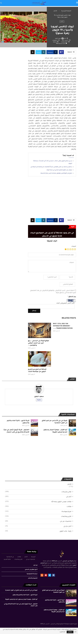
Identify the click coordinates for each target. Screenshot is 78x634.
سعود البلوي (58, 38)
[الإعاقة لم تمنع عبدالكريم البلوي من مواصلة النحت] (39, 359)
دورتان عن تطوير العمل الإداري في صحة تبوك (59, 170)
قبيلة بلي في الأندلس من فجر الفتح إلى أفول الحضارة (21, 590)
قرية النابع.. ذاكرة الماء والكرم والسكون (24, 595)
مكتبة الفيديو (7, 559)
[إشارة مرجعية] (30, 325)
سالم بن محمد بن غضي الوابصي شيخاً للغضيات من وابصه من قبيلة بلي (51, 167)
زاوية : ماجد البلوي (38, 531)
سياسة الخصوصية (32, 573)
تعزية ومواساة (38, 512)
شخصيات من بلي (38, 521)
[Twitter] (49, 575)
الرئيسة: (33, 557)
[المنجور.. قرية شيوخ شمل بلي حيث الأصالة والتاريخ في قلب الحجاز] (34, 432)
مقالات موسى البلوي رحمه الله (38, 502)
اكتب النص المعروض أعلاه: (65, 303)
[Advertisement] (52, 199)
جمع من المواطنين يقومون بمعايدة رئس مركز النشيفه (56, 173)
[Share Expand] (33, 52)
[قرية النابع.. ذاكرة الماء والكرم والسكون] (34, 423)
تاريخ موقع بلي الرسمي (31, 569)
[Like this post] (60, 52)
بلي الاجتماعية (10, 557)
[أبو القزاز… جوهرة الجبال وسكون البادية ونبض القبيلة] (72, 432)
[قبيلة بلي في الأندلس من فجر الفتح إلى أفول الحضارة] (72, 423)
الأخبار (55, 11)
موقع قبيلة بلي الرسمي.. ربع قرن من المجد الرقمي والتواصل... (38, 343)
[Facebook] (53, 575)
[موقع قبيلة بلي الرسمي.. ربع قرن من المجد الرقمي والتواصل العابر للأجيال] (39, 330)
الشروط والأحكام (32, 578)
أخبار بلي (38, 497)
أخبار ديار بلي (38, 526)
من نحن (35, 565)
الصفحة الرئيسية (66, 11)
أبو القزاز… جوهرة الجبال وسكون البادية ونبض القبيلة (21, 599)
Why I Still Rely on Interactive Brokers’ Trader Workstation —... (63, 326)
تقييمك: (73, 246)
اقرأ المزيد (62, 632)
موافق (70, 632)
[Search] (1, 3)
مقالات (38, 507)
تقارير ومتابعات (38, 516)
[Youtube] (45, 575)
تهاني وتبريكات (38, 492)
